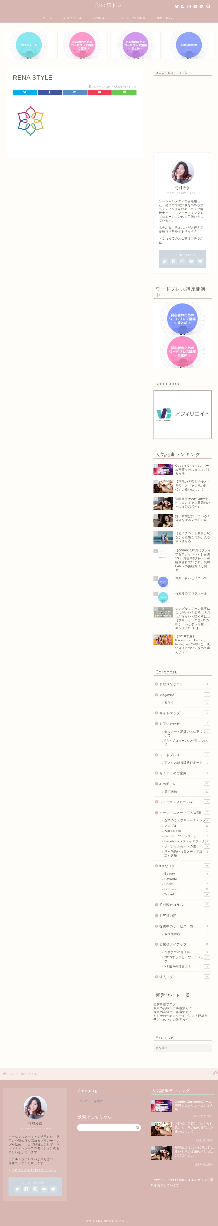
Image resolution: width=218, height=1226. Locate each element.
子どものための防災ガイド (172, 1019)
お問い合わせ (165, 18)
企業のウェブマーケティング (186, 820)
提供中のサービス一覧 (183, 926)
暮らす (186, 702)
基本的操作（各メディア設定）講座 (186, 853)
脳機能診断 (186, 934)
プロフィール (72, 18)
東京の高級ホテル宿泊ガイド (174, 1008)
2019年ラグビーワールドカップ (186, 959)
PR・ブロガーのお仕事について (186, 742)
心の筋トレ (109, 5)
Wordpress (186, 830)
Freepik (179, 1179)
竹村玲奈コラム (183, 905)
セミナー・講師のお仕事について (186, 733)
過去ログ (183, 977)
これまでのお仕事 (186, 952)
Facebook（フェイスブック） (186, 841)
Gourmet (186, 889)
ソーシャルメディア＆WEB (183, 812)
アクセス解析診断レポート (186, 762)
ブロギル (186, 825)
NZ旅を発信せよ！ (186, 966)
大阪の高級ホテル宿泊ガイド (174, 1012)
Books (186, 884)
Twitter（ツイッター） (186, 836)
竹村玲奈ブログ (164, 1004)
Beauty (186, 873)
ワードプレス (183, 755)
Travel (186, 894)
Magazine (183, 695)
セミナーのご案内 (133, 18)
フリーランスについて (183, 802)
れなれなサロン (183, 684)
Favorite (186, 879)
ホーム (47, 18)
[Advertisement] (182, 112)
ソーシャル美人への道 (186, 846)
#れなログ (183, 866)
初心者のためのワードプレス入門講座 (180, 1015)
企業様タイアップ (183, 944)
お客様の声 (183, 915)
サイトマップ (183, 713)
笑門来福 (186, 791)
